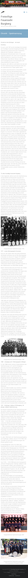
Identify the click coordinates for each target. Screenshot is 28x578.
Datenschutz (11, 575)
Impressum (17, 575)
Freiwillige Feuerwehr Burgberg (7, 20)
